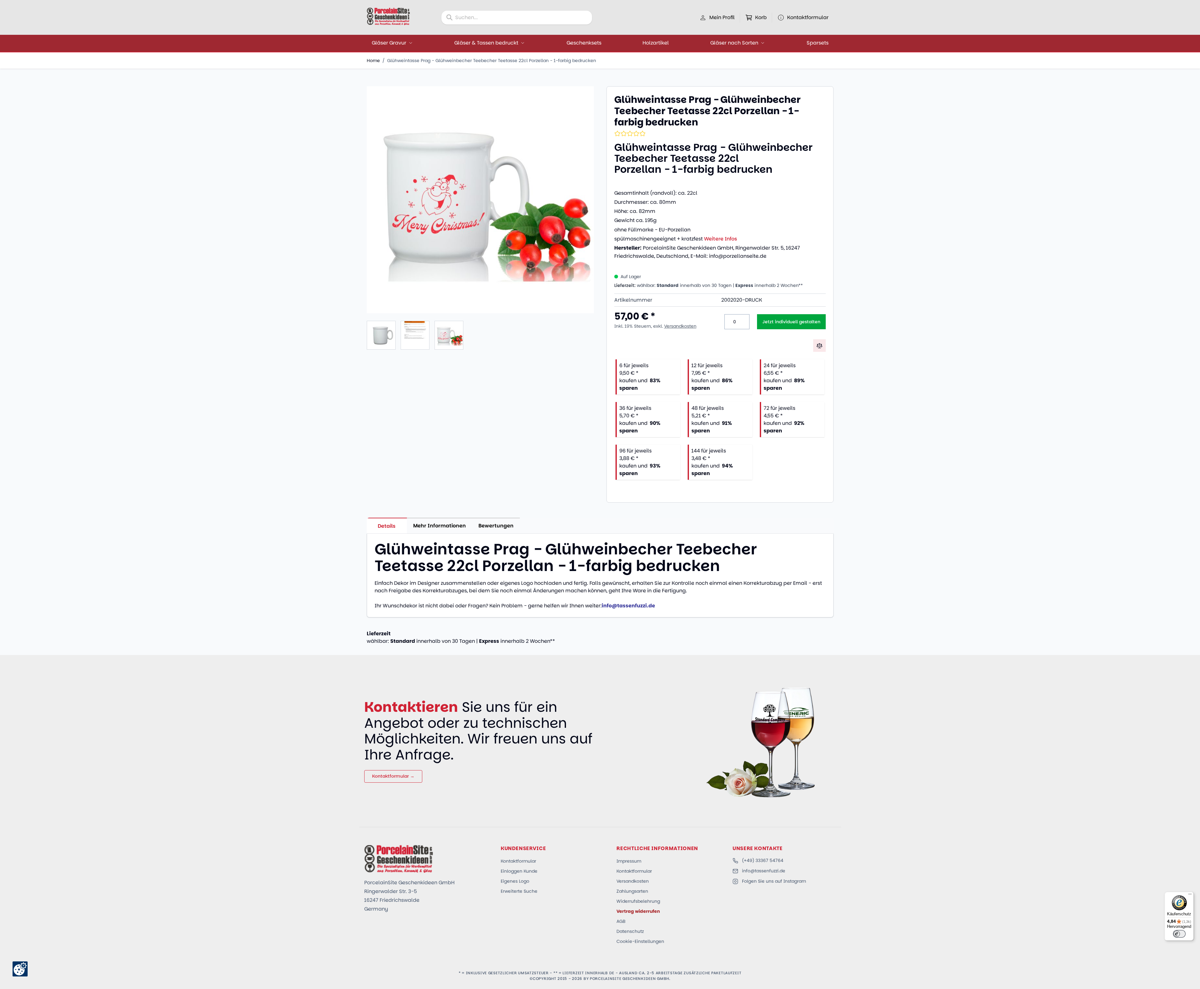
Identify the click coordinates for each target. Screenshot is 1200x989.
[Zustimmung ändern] (20, 968)
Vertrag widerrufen (638, 911)
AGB (621, 921)
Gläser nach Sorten (734, 42)
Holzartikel (656, 42)
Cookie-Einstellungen (640, 941)
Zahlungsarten (632, 891)
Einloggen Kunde (519, 871)
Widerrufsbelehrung (638, 901)
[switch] (1179, 934)
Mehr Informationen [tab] (439, 525)
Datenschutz (630, 931)
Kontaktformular (518, 861)
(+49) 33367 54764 (762, 860)
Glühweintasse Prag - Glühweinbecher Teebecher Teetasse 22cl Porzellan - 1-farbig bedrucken (491, 60)
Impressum (628, 861)
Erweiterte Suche (519, 891)
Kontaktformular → (393, 776)
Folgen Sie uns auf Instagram (774, 881)
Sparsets (818, 42)
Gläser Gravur (389, 42)
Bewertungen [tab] (496, 525)
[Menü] (1190, 895)
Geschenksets (584, 42)
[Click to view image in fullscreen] (480, 199)
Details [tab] (387, 526)
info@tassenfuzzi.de (763, 871)
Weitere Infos (720, 238)
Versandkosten (680, 326)
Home (373, 60)
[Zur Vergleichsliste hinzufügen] (819, 345)
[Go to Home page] (388, 16)
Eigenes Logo (515, 881)
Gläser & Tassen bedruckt (486, 42)
